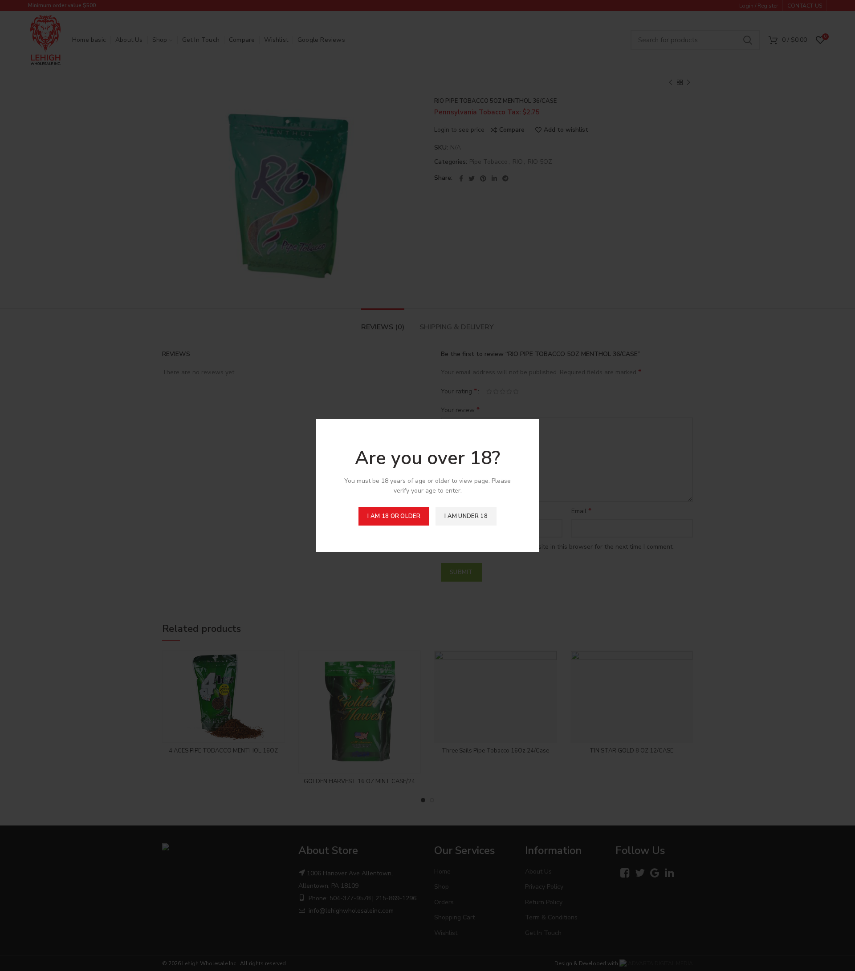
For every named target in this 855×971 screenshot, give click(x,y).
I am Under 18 (466, 516)
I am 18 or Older (393, 516)
